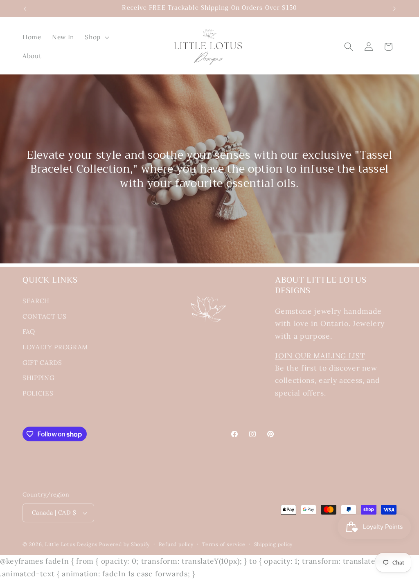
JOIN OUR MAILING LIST (320, 355)
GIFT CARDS (42, 362)
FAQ (29, 331)
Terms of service (223, 544)
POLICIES (38, 393)
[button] (96, 37)
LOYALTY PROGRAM (55, 347)
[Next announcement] (394, 8)
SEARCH (36, 301)
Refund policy (176, 544)
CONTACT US (45, 316)
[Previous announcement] (25, 8)
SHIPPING (38, 378)
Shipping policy (273, 544)
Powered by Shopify (124, 544)
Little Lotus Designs (71, 544)
